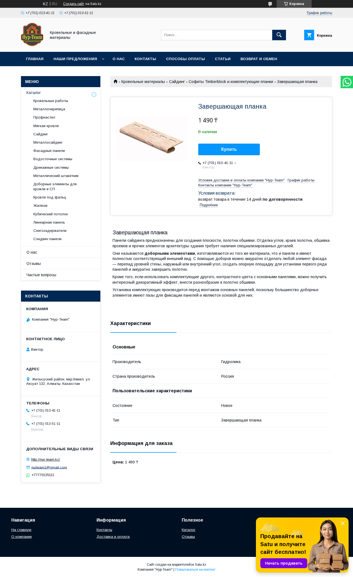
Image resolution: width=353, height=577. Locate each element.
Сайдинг (177, 81)
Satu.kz (200, 565)
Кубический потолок (50, 214)
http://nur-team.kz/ (45, 459)
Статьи (223, 59)
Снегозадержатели (49, 231)
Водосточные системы (52, 159)
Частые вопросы (41, 275)
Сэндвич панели (47, 239)
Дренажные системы (51, 167)
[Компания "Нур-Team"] (32, 44)
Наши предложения (75, 59)
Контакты (145, 59)
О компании (21, 537)
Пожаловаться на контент (195, 569)
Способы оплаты (185, 59)
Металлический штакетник (56, 176)
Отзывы (33, 263)
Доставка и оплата (113, 537)
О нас (119, 59)
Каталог (33, 92)
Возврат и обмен (258, 59)
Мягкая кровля (46, 126)
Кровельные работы (50, 101)
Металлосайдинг (48, 142)
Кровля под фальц (49, 197)
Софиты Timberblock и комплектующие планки (231, 81)
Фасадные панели (49, 151)
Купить (229, 149)
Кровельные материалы (143, 81)
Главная (35, 59)
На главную (21, 530)
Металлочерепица (49, 109)
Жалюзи (40, 205)
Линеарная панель (49, 222)
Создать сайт (73, 4)
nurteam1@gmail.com (49, 467)
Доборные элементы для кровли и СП (55, 186)
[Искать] (279, 35)
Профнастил (44, 117)
